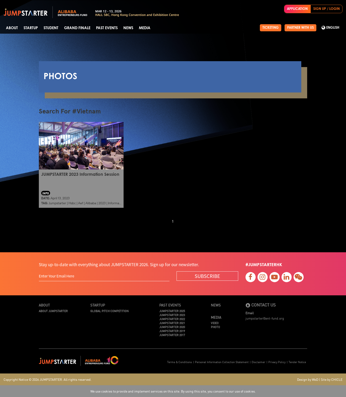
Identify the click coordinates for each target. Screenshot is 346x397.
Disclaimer (258, 362)
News (128, 28)
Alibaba (90, 203)
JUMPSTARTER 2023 (172, 315)
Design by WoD (307, 379)
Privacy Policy (277, 362)
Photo (215, 327)
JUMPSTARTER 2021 (172, 323)
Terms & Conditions (179, 362)
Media (144, 28)
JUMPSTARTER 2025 (172, 311)
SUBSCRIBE (207, 276)
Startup (31, 28)
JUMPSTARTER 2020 (172, 327)
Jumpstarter (57, 203)
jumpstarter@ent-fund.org (264, 318)
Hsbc (72, 203)
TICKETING (270, 27)
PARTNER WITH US (300, 27)
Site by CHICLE (331, 379)
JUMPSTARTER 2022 (172, 319)
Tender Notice (297, 362)
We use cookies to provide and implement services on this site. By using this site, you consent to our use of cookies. (173, 391)
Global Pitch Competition (109, 311)
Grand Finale (77, 28)
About (12, 28)
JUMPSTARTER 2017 (172, 335)
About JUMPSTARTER (53, 311)
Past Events (107, 28)
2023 (102, 203)
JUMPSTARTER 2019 (172, 331)
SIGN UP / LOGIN (326, 9)
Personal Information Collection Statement (222, 362)
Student (51, 28)
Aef (80, 203)
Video (215, 323)
